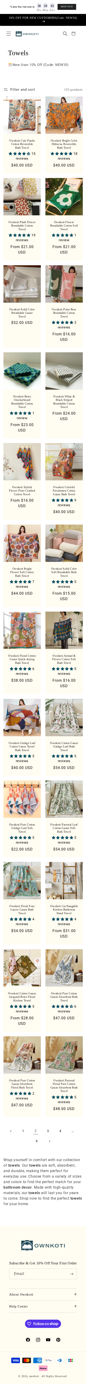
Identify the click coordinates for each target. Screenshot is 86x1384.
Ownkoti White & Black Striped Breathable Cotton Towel (64, 402)
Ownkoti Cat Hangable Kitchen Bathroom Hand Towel (64, 910)
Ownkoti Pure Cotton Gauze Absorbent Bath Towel (64, 997)
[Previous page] (11, 1131)
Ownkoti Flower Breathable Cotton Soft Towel (64, 226)
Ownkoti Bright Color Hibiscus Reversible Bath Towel (63, 144)
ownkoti (34, 1376)
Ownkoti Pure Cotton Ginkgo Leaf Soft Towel (22, 828)
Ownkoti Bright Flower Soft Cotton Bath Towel (22, 572)
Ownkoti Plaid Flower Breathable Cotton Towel (22, 226)
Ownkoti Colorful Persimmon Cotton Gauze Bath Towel (64, 490)
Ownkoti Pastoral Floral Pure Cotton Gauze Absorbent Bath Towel (64, 1086)
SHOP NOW (67, 6)
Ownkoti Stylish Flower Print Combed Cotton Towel (22, 490)
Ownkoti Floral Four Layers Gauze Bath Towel (22, 910)
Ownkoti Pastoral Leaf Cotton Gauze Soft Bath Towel (64, 828)
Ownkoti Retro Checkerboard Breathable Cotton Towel (22, 402)
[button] (9, 34)
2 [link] (36, 1131)
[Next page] (49, 1141)
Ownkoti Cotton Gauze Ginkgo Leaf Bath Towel (64, 746)
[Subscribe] (72, 1274)
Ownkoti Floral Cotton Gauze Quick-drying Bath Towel (22, 659)
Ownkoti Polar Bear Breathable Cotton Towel (64, 313)
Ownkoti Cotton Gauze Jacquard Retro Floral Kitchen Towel (22, 997)
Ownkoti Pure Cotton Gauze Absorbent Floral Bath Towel (22, 1084)
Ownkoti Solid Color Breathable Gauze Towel (22, 313)
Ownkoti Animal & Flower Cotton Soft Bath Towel (64, 659)
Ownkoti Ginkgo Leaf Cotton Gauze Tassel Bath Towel (22, 746)
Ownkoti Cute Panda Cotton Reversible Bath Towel (22, 144)
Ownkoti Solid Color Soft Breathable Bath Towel (64, 572)
